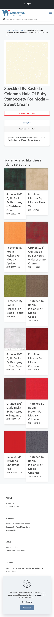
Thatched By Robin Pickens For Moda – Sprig (14, 307)
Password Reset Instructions (18, 523)
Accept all (27, 607)
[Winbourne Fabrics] (13, 13)
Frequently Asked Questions (18, 527)
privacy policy (40, 595)
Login (28, 3)
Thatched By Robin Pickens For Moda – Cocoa (36, 308)
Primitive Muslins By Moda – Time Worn (36, 200)
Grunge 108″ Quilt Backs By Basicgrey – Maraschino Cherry (37, 255)
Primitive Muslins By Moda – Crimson (35, 360)
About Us (10, 503)
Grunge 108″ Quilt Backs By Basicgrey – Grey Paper (14, 360)
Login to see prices (27, 113)
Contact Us (10, 530)
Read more (27, 602)
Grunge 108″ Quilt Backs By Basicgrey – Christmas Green (14, 202)
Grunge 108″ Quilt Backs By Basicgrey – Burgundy (14, 409)
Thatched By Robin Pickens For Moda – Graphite (36, 464)
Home (8, 30)
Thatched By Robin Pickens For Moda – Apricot (14, 255)
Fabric (15, 30)
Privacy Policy (12, 547)
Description (27, 123)
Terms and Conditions (15, 550)
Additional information (27, 129)
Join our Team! (12, 506)
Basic (23, 30)
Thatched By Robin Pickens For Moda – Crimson (36, 411)
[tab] (27, 123)
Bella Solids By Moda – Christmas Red (13, 463)
